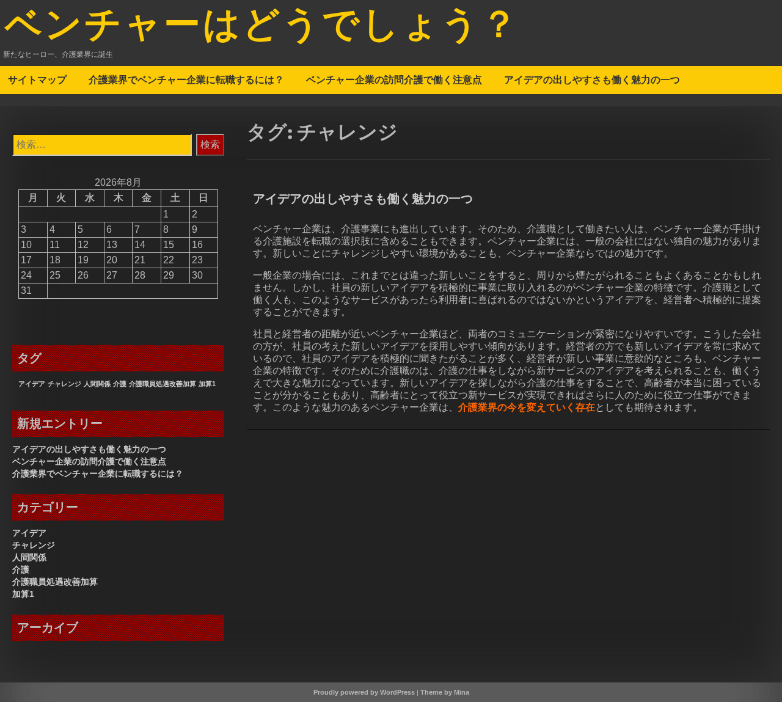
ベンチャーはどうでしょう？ (262, 26)
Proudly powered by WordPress (364, 692)
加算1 (207, 383)
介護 (119, 383)
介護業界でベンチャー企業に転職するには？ (186, 79)
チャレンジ (64, 383)
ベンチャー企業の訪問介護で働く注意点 (394, 79)
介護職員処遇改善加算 (162, 383)
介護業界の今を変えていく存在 (526, 407)
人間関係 (97, 383)
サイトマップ (37, 79)
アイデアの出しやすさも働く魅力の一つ (592, 79)
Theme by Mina (444, 692)
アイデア (31, 383)
